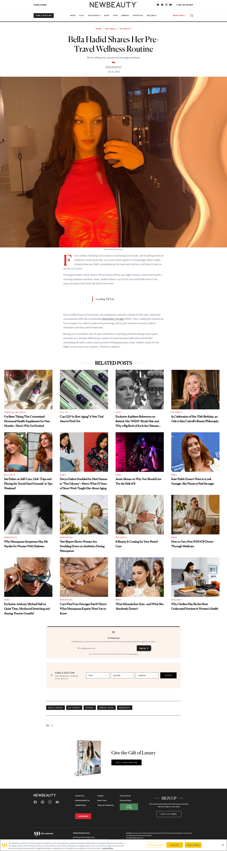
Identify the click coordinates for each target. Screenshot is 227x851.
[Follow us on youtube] (170, 5)
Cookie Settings (129, 807)
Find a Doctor (125, 795)
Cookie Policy (80, 805)
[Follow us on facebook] (158, 5)
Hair (118, 412)
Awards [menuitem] (125, 15)
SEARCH (168, 675)
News (63, 475)
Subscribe (40, 4)
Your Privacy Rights (155, 845)
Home (99, 29)
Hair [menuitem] (115, 15)
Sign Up (142, 648)
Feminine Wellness (15, 412)
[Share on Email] (51, 725)
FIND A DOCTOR (44, 15)
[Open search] (191, 15)
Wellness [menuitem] (152, 15)
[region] (113, 845)
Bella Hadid (55, 707)
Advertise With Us (82, 800)
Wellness (110, 29)
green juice (106, 707)
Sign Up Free (169, 814)
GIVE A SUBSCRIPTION (127, 762)
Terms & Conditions (105, 805)
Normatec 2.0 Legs (113, 318)
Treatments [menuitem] (94, 15)
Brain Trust (102, 800)
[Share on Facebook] (47, 725)
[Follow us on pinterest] (162, 5)
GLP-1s (64, 412)
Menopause (10, 537)
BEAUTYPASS (179, 15)
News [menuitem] (73, 15)
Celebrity (125, 29)
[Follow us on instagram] (166, 5)
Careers (100, 795)
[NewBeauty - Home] (113, 5)
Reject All (174, 845)
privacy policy (133, 654)
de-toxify (74, 707)
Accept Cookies (193, 845)
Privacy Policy (125, 800)
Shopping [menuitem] (138, 15)
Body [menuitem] (106, 15)
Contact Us (79, 795)
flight (90, 707)
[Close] (223, 845)
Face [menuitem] (81, 15)
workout (124, 707)
